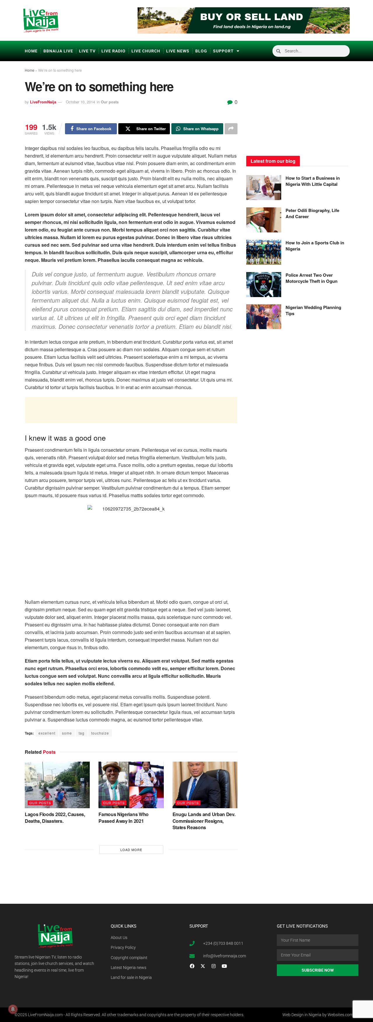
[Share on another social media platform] (231, 128)
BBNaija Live (58, 51)
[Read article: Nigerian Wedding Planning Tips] (263, 316)
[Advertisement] (131, 410)
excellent (46, 732)
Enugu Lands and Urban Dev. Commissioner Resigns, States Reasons (204, 821)
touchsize (100, 732)
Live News (177, 51)
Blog (201, 51)
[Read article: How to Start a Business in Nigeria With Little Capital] (263, 187)
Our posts (110, 102)
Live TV (87, 51)
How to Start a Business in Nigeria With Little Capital (313, 181)
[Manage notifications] (12, 1009)
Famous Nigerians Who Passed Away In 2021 (123, 817)
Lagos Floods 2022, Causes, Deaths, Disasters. (55, 817)
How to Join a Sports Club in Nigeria (315, 245)
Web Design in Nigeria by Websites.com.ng (320, 1014)
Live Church (145, 51)
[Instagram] (213, 966)
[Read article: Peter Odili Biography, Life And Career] (263, 219)
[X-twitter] (202, 966)
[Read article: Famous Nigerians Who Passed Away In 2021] (130, 785)
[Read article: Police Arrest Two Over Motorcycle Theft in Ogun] (263, 284)
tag (82, 732)
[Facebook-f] (192, 966)
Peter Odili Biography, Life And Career (312, 213)
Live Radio (113, 51)
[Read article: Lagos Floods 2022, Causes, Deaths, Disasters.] (57, 785)
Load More (131, 849)
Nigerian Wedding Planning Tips (313, 310)
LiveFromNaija (43, 102)
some (67, 732)
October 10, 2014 (80, 102)
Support (223, 51)
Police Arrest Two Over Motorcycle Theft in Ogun (311, 278)
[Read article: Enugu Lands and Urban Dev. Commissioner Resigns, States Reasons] (205, 785)
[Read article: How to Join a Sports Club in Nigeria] (263, 252)
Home (31, 51)
